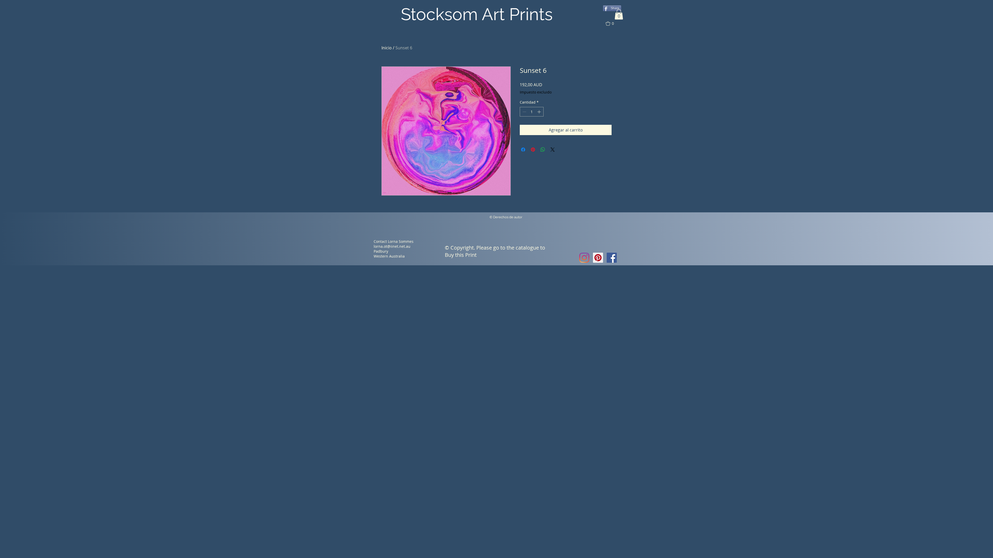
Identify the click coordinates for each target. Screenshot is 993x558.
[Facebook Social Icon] (612, 258)
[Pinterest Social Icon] (598, 258)
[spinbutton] (531, 111)
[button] (618, 14)
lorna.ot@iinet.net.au (392, 246)
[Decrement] (524, 111)
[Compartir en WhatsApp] (543, 149)
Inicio (386, 48)
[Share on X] (553, 149)
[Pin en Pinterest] (533, 149)
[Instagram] (584, 258)
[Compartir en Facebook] (523, 149)
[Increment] (539, 111)
